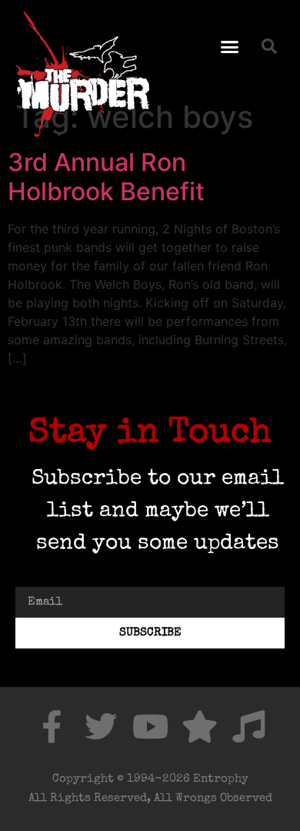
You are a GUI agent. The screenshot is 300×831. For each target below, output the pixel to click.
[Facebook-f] (51, 726)
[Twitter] (101, 726)
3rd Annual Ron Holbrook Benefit (106, 176)
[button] (230, 46)
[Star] (199, 726)
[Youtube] (150, 726)
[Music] (248, 726)
